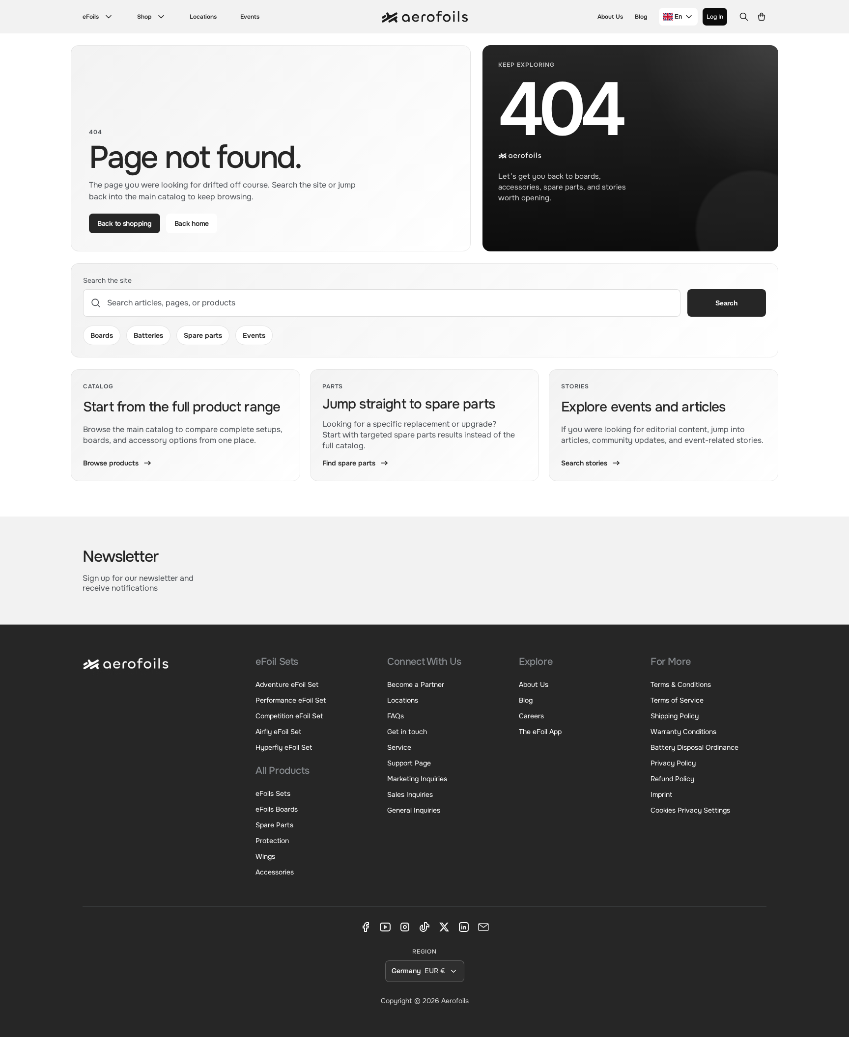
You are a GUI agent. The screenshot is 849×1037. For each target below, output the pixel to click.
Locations (203, 17)
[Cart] (761, 17)
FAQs (395, 715)
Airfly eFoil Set (278, 731)
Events (249, 17)
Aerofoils (455, 1000)
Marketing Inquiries (417, 778)
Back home (191, 223)
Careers (531, 715)
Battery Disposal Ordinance (694, 747)
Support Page (409, 763)
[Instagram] (405, 927)
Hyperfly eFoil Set (283, 747)
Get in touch (407, 731)
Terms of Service (677, 700)
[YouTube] (385, 927)
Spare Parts (274, 824)
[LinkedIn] (464, 927)
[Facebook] (365, 927)
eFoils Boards (276, 809)
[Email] (483, 927)
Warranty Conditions (683, 731)
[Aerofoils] (126, 670)
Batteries (148, 335)
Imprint (661, 794)
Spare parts (203, 335)
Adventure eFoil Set (286, 684)
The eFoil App (540, 731)
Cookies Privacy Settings (690, 810)
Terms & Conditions (681, 684)
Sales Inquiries (410, 794)
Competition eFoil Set (289, 715)
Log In (715, 17)
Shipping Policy (675, 715)
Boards (101, 335)
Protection (272, 840)
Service (399, 747)
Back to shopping (124, 223)
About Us (610, 17)
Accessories (274, 872)
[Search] (744, 17)
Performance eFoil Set (290, 700)
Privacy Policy (673, 763)
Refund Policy (672, 778)
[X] (444, 927)
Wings (265, 856)
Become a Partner (415, 684)
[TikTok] (424, 927)
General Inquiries (413, 810)
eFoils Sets (272, 793)
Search (726, 303)
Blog (641, 17)
